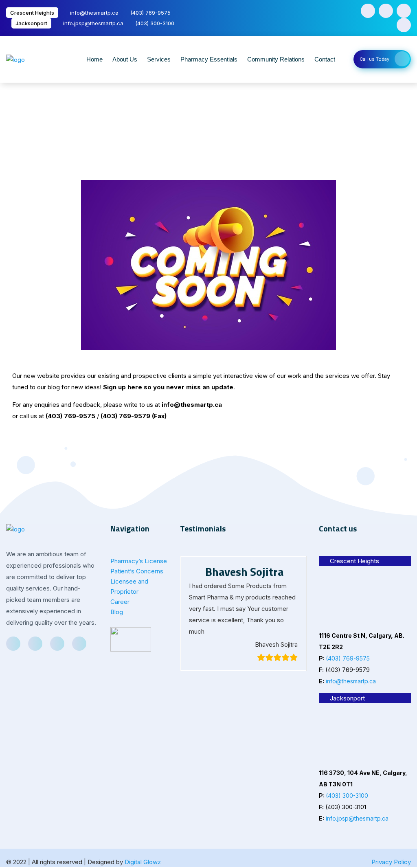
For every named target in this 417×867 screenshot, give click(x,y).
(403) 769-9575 (150, 12)
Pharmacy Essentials (208, 59)
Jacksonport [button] (347, 698)
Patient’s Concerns (136, 571)
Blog (116, 612)
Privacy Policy (391, 862)
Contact (324, 59)
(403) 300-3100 (154, 23)
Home (94, 59)
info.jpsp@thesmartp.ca (93, 23)
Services (159, 59)
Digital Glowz (143, 862)
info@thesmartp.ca (94, 12)
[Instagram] (404, 25)
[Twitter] (386, 11)
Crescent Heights (32, 12)
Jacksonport (31, 23)
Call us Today (374, 59)
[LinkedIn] (404, 11)
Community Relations (276, 59)
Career (119, 602)
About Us (124, 59)
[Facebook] (368, 11)
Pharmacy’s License (138, 561)
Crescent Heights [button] (354, 561)
